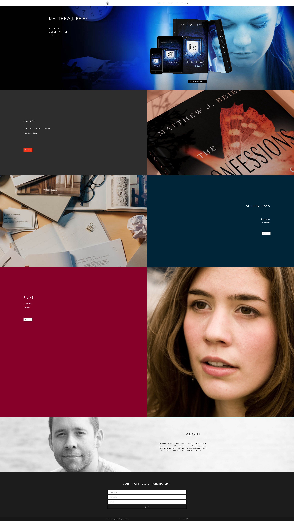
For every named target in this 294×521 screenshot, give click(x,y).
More (28, 150)
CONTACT (182, 3)
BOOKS (164, 3)
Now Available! (197, 81)
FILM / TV (170, 3)
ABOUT (176, 3)
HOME (158, 3)
